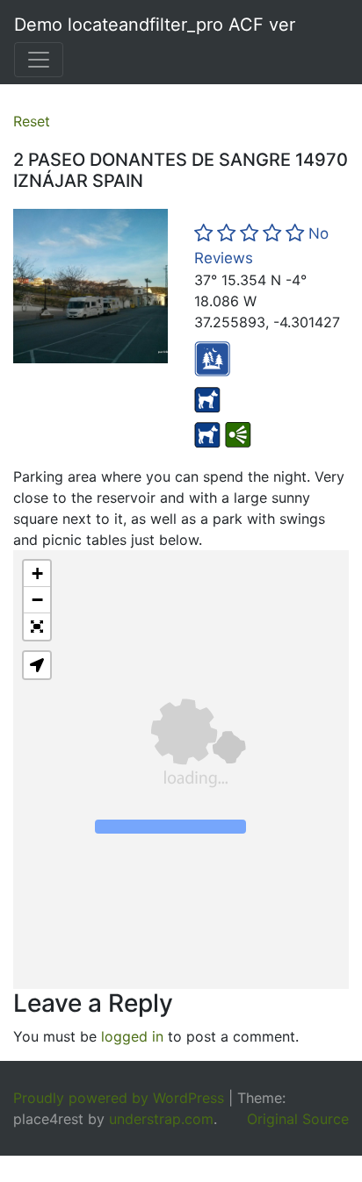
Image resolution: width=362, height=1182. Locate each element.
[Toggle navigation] (38, 59)
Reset (31, 121)
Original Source (298, 1119)
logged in (132, 1036)
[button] (37, 574)
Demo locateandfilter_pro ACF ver (154, 24)
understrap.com (161, 1119)
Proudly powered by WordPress (118, 1098)
